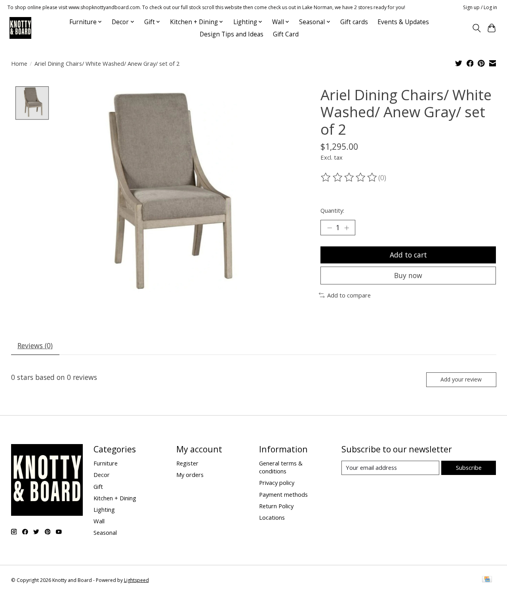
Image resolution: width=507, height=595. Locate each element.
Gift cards (354, 22)
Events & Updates (403, 22)
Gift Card (286, 34)
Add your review (461, 379)
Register (187, 463)
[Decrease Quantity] (329, 227)
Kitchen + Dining (114, 498)
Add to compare (349, 295)
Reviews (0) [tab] (35, 345)
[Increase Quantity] (346, 227)
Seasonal (105, 532)
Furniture (105, 463)
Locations (272, 517)
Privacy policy (276, 482)
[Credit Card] (487, 580)
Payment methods (283, 494)
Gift (98, 486)
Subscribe (469, 467)
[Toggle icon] (476, 28)
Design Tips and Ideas (231, 34)
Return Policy (276, 506)
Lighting (104, 509)
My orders (190, 475)
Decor (101, 475)
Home (19, 63)
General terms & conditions (281, 467)
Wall (99, 521)
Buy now (408, 275)
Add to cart (408, 254)
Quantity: (332, 210)
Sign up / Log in (480, 7)
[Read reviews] (349, 177)
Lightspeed (136, 580)
